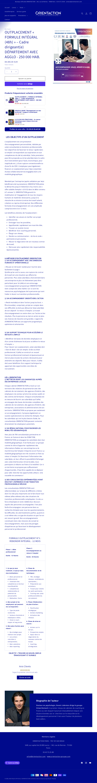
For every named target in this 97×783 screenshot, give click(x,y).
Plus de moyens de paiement (25, 88)
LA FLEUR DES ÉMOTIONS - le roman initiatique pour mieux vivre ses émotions (27, 121)
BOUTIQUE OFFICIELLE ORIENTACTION (19, 778)
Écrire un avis (25, 677)
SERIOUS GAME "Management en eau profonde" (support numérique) (28, 111)
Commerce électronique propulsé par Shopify (43, 778)
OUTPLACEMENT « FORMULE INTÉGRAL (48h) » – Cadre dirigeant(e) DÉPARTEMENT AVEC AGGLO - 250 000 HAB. (28, 99)
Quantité (7, 68)
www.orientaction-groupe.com (58, 756)
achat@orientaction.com (36, 756)
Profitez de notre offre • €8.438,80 (25, 129)
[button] (15, 8)
